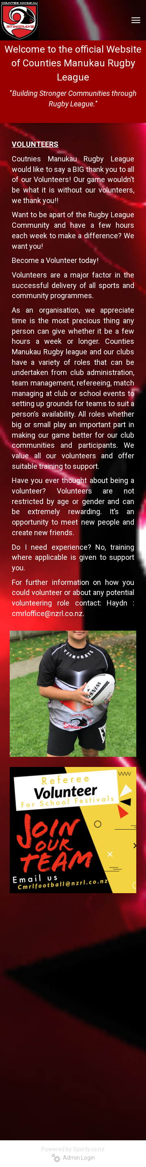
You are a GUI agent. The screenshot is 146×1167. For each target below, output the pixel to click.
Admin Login (77, 1157)
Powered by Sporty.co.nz (73, 1149)
